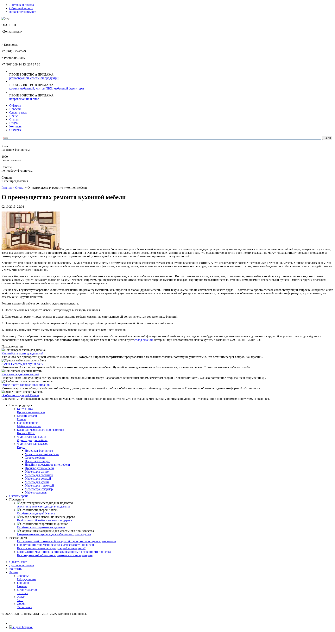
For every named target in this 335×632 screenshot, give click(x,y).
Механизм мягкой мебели (42, 454)
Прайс (13, 116)
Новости (15, 109)
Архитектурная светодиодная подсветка (43, 506)
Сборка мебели (35, 457)
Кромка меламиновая (31, 412)
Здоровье (23, 575)
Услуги (21, 596)
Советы (22, 586)
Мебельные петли (29, 426)
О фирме (15, 105)
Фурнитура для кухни (31, 436)
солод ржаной (143, 339)
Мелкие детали (27, 415)
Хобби (21, 603)
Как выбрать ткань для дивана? (22, 353)
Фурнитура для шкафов (32, 443)
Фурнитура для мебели (32, 440)
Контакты (15, 126)
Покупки (23, 582)
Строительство (27, 589)
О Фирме (15, 130)
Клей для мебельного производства (40, 429)
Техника (22, 593)
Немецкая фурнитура (39, 450)
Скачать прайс (18, 496)
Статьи (14, 119)
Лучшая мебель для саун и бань (22, 363)
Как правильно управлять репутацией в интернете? (51, 548)
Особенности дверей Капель (20, 395)
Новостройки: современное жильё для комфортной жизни (55, 544)
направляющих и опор (24, 99)
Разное (13, 572)
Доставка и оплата (21, 4)
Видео (13, 123)
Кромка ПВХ (26, 433)
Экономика (24, 607)
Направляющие (27, 422)
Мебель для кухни (37, 482)
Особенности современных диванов (26, 384)
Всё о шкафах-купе (37, 461)
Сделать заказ (18, 112)
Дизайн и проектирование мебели (47, 464)
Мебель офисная (36, 492)
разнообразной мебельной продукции (34, 78)
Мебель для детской (38, 478)
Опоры (21, 419)
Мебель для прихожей (39, 485)
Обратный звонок (21, 8)
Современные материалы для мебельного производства (54, 534)
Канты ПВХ (25, 408)
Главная (7, 187)
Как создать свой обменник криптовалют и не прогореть (54, 555)
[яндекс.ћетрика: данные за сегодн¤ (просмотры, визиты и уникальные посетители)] (21, 627)
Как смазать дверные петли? (20, 374)
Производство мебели (39, 468)
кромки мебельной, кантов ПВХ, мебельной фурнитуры (46, 88)
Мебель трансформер (39, 489)
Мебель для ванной (37, 471)
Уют (20, 600)
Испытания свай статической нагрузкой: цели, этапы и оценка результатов (66, 541)
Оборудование (26, 579)
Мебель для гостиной (39, 475)
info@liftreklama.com (22, 11)
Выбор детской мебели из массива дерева (44, 520)
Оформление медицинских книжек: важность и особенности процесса (64, 551)
